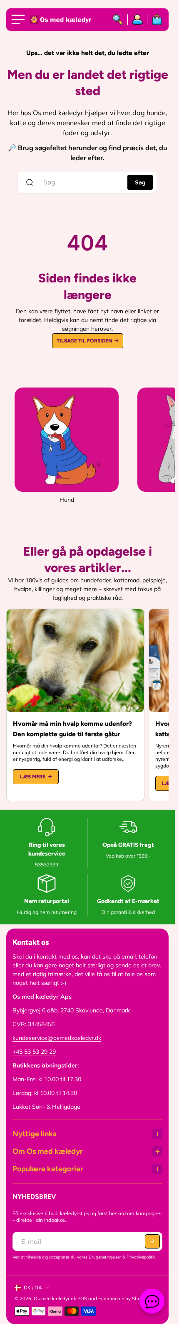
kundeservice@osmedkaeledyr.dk (56, 1038)
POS (82, 1298)
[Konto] (137, 19)
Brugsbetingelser (105, 1257)
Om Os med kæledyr (47, 1151)
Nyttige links (34, 1133)
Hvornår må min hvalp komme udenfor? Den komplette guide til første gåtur (72, 729)
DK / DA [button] (33, 1287)
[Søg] (118, 19)
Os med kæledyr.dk (55, 1298)
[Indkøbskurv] (154, 19)
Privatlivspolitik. (141, 1257)
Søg (140, 182)
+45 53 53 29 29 (34, 1051)
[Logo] (61, 19)
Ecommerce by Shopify (123, 1298)
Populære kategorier (47, 1168)
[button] (152, 1241)
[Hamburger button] (19, 20)
